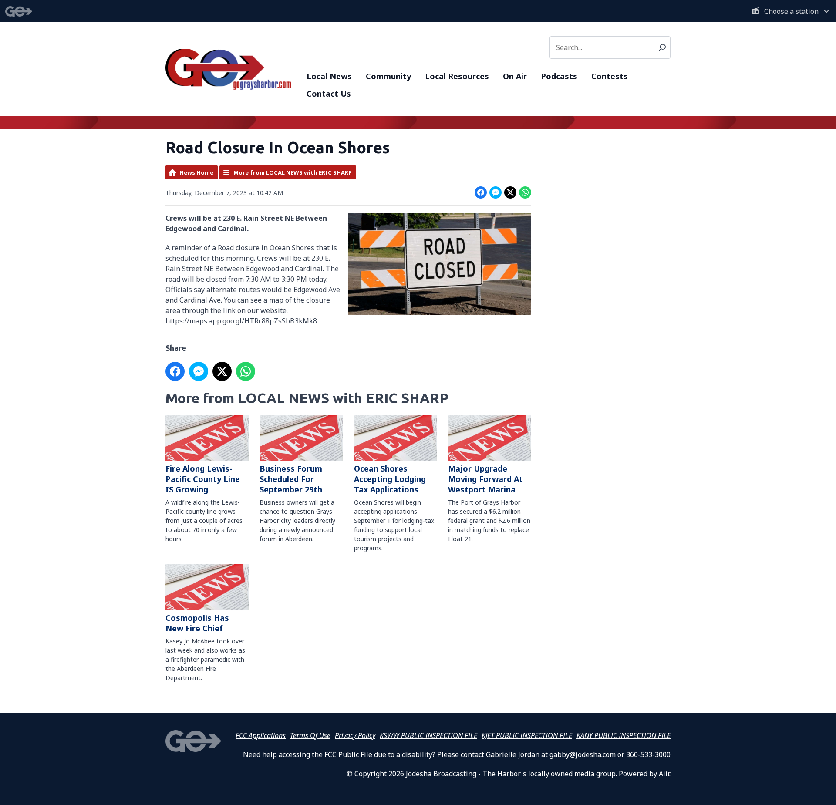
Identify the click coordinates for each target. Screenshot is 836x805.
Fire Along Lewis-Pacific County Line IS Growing (202, 479)
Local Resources (457, 76)
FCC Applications (261, 735)
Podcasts (559, 76)
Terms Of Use (310, 735)
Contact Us (329, 93)
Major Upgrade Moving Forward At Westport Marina (485, 479)
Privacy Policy (355, 735)
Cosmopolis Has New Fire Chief (197, 623)
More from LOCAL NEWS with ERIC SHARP (292, 172)
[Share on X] (510, 192)
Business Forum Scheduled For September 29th (291, 479)
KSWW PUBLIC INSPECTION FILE (428, 735)
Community (388, 76)
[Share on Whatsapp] (525, 192)
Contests (609, 76)
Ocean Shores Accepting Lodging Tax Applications (390, 479)
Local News (329, 76)
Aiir (664, 773)
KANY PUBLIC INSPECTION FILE (623, 735)
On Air (515, 76)
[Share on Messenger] (495, 192)
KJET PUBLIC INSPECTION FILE (527, 735)
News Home (196, 172)
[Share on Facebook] (481, 192)
